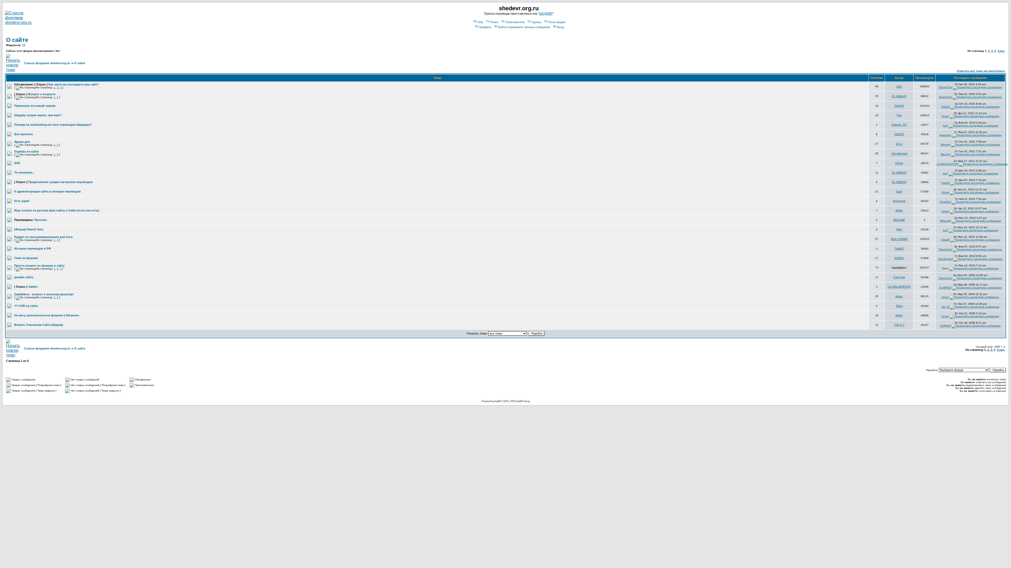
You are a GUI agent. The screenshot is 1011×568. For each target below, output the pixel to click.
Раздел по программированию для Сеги (43, 237)
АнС (899, 86)
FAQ (480, 22)
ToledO (945, 106)
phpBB (497, 401)
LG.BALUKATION (947, 164)
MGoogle (899, 219)
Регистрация (556, 22)
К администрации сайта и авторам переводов (47, 191)
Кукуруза (899, 200)
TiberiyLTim (945, 87)
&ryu (899, 143)
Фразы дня (22, 141)
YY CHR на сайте (26, 305)
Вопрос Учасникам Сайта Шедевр (38, 324)
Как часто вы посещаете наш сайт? (73, 84)
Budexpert (945, 96)
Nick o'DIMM (899, 239)
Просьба (40, 219)
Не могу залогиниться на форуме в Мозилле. (47, 315)
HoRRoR (945, 325)
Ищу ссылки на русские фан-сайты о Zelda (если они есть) (56, 210)
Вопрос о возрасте (42, 94)
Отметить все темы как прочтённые (981, 70)
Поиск (494, 22)
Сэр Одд (899, 277)
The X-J (899, 324)
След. (1001, 50)
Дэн (899, 115)
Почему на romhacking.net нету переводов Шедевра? (53, 124)
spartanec (945, 135)
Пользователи (515, 22)
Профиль (485, 27)
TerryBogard (899, 153)
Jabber (33, 286)
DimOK (899, 105)
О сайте (17, 40)
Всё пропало (23, 134)
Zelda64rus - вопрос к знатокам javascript (43, 294)
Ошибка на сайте (26, 151)
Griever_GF (899, 124)
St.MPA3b (945, 287)
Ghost (899, 163)
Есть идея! (21, 200)
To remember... (24, 172)
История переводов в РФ (32, 248)
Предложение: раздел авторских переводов (60, 182)
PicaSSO (945, 201)
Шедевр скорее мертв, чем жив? (37, 115)
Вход (560, 27)
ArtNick (899, 258)
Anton (945, 116)
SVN (17, 163)
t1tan (899, 191)
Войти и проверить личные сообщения (524, 27)
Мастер (945, 144)
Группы (536, 22)
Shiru (899, 305)
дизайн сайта (23, 277)
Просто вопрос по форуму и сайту (39, 265)
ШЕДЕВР (546, 14)
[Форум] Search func (28, 229)
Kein (899, 229)
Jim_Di (945, 306)
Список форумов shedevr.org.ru (47, 63)
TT (23, 45)
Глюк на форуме (26, 258)
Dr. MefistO (899, 96)
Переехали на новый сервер (35, 105)
